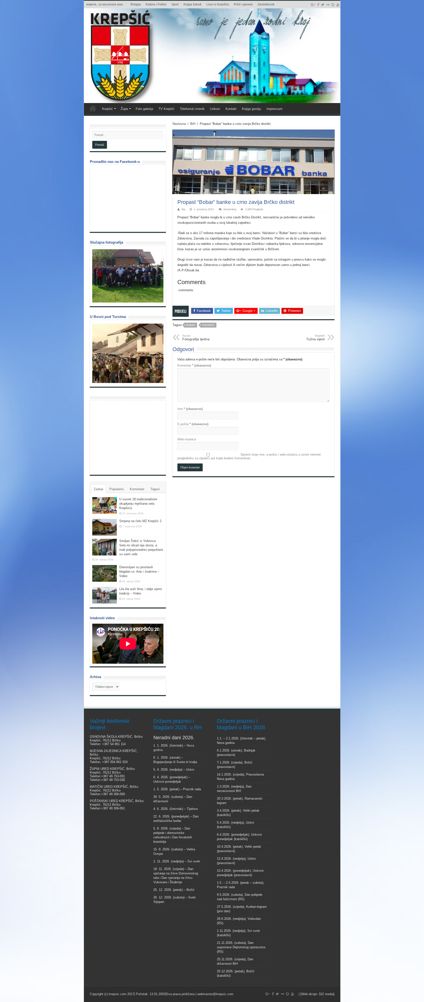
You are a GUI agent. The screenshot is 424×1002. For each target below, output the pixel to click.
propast (208, 325)
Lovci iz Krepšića (217, 4)
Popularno (116, 489)
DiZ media (326, 994)
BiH (192, 124)
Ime (190, 409)
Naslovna (179, 124)
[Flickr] (328, 5)
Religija (136, 4)
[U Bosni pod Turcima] (127, 353)
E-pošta (192, 424)
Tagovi (155, 489)
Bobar (190, 325)
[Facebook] (318, 5)
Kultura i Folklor (156, 4)
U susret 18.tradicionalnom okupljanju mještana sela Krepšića (138, 503)
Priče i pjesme (243, 4)
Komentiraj (230, 209)
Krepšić (107, 109)
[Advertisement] (129, 437)
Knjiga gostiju (251, 109)
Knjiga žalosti (192, 4)
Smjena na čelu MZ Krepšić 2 (140, 521)
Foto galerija (144, 109)
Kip (183, 209)
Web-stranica (186, 439)
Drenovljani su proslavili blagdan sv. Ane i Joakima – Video (139, 571)
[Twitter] (323, 5)
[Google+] (313, 5)
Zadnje (98, 489)
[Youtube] (338, 5)
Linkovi (215, 109)
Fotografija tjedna (196, 337)
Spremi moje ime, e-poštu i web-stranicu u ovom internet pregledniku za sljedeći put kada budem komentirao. (249, 456)
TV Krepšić (166, 109)
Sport (175, 4)
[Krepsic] (212, 55)
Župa (124, 109)
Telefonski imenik (192, 109)
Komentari (137, 489)
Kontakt (231, 109)
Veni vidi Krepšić (92, 108)
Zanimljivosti (266, 4)
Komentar (194, 365)
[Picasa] (333, 5)
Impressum (274, 109)
